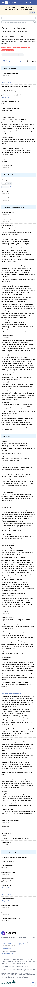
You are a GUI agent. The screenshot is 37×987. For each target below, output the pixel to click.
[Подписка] (26, 2)
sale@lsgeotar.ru (21, 944)
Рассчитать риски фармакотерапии (12, 693)
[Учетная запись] (34, 2)
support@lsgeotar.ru (7, 953)
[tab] (13, 61)
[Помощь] (30, 2)
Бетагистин (5, 97)
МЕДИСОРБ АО (6, 82)
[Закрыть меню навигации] (33, 983)
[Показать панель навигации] (2, 2)
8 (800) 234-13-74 (6, 944)
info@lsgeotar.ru (6, 948)
